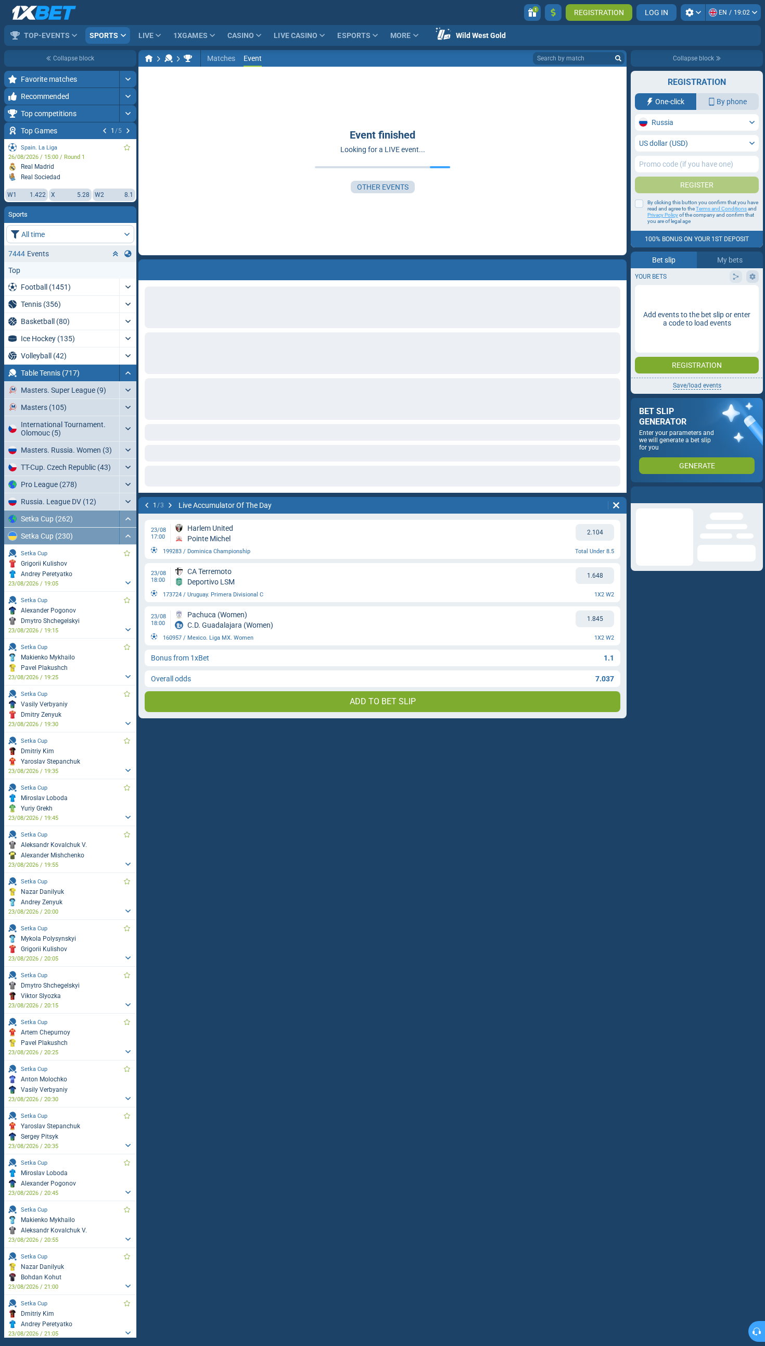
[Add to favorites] (127, 147)
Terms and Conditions (721, 208)
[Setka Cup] (188, 58)
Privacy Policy (662, 215)
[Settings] (693, 12)
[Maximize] (127, 79)
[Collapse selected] (115, 253)
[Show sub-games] (127, 583)
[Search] (618, 58)
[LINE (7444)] (149, 58)
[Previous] (104, 131)
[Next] (128, 131)
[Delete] (616, 505)
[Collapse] (127, 373)
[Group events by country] (128, 253)
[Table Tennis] (168, 58)
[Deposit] (553, 12)
